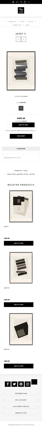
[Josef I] (18, 39)
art (30, 174)
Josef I (6, 226)
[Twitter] (14, 384)
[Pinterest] (21, 384)
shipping (24, 121)
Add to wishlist (21, 108)
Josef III (6, 288)
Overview (21, 149)
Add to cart (23, 125)
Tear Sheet (21, 136)
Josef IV (6, 349)
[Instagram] (28, 384)
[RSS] (34, 382)
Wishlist (21, 2)
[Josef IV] (21, 329)
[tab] (21, 149)
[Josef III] (23, 39)
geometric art (21, 174)
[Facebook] (8, 384)
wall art (9, 174)
